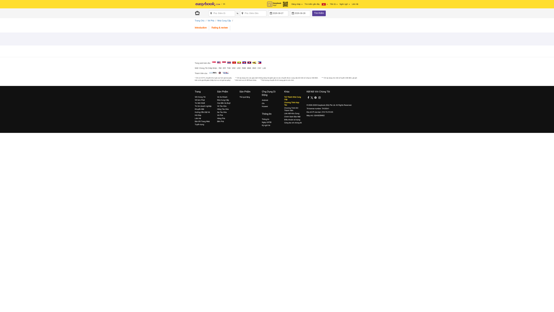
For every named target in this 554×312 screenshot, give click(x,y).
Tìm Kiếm (319, 13)
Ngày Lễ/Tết (266, 122)
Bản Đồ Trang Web (202, 121)
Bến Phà (220, 121)
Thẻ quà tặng (244, 97)
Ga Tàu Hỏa (222, 112)
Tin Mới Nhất (200, 103)
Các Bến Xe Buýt (223, 103)
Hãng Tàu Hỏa (223, 109)
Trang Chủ (199, 21)
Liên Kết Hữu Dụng (291, 114)
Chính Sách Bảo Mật (292, 117)
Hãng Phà (221, 118)
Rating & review (220, 28)
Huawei (265, 106)
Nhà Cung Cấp (224, 21)
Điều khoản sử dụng (292, 120)
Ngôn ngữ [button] (344, 4)
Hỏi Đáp (198, 115)
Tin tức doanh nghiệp (203, 106)
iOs (263, 103)
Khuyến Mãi (199, 109)
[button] (325, 4)
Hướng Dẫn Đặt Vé (202, 112)
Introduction (201, 28)
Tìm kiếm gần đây (312, 4)
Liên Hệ (355, 4)
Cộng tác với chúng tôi (293, 123)
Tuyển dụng (199, 125)
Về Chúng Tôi (200, 97)
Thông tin (265, 119)
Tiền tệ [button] (333, 4)
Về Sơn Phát (200, 100)
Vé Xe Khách (222, 97)
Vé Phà (211, 21)
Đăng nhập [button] (296, 4)
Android (265, 100)
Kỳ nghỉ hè (266, 125)
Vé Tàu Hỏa (222, 106)
